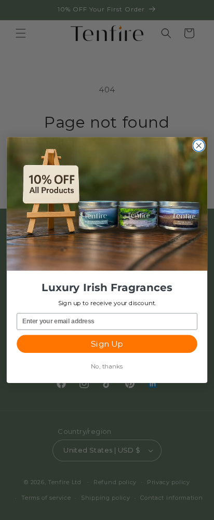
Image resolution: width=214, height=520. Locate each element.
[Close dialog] (199, 146)
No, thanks (107, 366)
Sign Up (107, 344)
